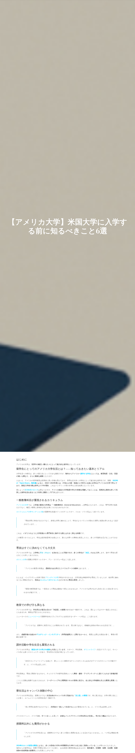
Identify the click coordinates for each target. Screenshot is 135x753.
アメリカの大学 (22, 505)
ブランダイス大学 (52, 577)
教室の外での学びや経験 (41, 649)
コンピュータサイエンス (49, 580)
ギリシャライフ (90, 649)
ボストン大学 (21, 559)
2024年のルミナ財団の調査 (26, 745)
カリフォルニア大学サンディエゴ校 (29, 512)
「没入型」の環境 (80, 695)
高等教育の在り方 (31, 490)
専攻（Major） (46, 552)
